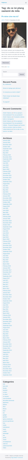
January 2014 (6, 366)
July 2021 (5, 185)
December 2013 (7, 368)
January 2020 (6, 218)
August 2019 (6, 229)
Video (4, 447)
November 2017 (7, 272)
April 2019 (5, 237)
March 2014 (6, 362)
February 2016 (7, 315)
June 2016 (6, 307)
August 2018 (6, 253)
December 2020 (7, 198)
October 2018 (6, 249)
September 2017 (7, 276)
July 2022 (5, 163)
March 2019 (6, 239)
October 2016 (6, 299)
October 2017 (6, 274)
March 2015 (6, 338)
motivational (6, 427)
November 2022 (7, 157)
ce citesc (5, 394)
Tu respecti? (6, 102)
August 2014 (6, 352)
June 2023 (6, 150)
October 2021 (6, 179)
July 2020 (5, 208)
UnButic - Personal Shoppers (10, 125)
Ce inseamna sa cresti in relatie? (11, 92)
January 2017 (6, 292)
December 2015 (7, 319)
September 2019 (7, 227)
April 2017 (5, 286)
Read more (6, 63)
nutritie (5, 431)
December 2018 (7, 245)
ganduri (5, 417)
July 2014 (5, 354)
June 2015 (6, 331)
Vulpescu (4, 2)
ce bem (5, 392)
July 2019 (5, 231)
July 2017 (5, 280)
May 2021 (5, 190)
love (8, 66)
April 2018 (5, 261)
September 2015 (7, 325)
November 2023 (7, 144)
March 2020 (6, 214)
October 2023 (6, 146)
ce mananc (6, 396)
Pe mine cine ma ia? (10, 16)
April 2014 (5, 360)
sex (4, 435)
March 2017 (6, 288)
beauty (5, 388)
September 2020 (7, 204)
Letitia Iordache (7, 129)
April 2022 (5, 167)
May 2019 (5, 235)
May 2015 (5, 333)
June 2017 (6, 282)
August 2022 (6, 161)
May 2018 (5, 259)
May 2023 (5, 152)
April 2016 (5, 311)
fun (4, 412)
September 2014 (7, 350)
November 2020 (7, 200)
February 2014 (7, 364)
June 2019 (6, 233)
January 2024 (6, 142)
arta (4, 384)
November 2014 (7, 346)
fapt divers (5, 402)
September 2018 (7, 251)
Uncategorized (7, 441)
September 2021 (7, 181)
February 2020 (7, 216)
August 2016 (6, 303)
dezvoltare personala (8, 400)
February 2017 (7, 290)
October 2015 (6, 323)
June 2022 (6, 165)
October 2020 (6, 202)
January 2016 (6, 317)
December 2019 (7, 220)
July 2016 (5, 305)
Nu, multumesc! (7, 84)
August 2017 (6, 278)
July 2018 (5, 255)
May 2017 (5, 284)
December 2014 (7, 344)
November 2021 (7, 177)
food (4, 410)
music (4, 429)
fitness (4, 408)
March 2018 (6, 264)
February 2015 (7, 340)
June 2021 (6, 187)
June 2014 (6, 356)
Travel (4, 439)
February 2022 (7, 171)
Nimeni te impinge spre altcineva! (12, 88)
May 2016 (5, 309)
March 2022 (6, 169)
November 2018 (7, 247)
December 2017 (7, 270)
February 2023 (7, 155)
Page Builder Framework (17, 457)
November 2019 (7, 222)
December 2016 (7, 294)
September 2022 (7, 159)
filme (4, 406)
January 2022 (6, 173)
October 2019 (6, 224)
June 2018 (6, 257)
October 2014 (6, 348)
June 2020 (6, 210)
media (4, 425)
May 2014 (5, 358)
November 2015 (7, 321)
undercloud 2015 (7, 445)
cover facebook (7, 398)
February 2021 (7, 194)
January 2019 (6, 243)
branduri (5, 390)
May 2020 (5, 212)
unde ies (5, 443)
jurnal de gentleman (8, 421)
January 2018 (6, 268)
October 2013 (6, 372)
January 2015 (6, 342)
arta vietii (5, 386)
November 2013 (7, 370)
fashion (5, 404)
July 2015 (5, 329)
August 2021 (6, 183)
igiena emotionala (7, 419)
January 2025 (6, 140)
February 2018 (7, 266)
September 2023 (7, 148)
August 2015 (6, 327)
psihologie (6, 433)
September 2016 (7, 301)
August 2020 (6, 206)
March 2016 (6, 313)
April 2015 (5, 335)
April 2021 (5, 192)
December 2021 (7, 175)
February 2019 (7, 241)
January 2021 (6, 196)
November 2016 (7, 296)
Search (5, 71)
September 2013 (7, 375)
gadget (5, 415)
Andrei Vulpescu (7, 113)
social (4, 437)
